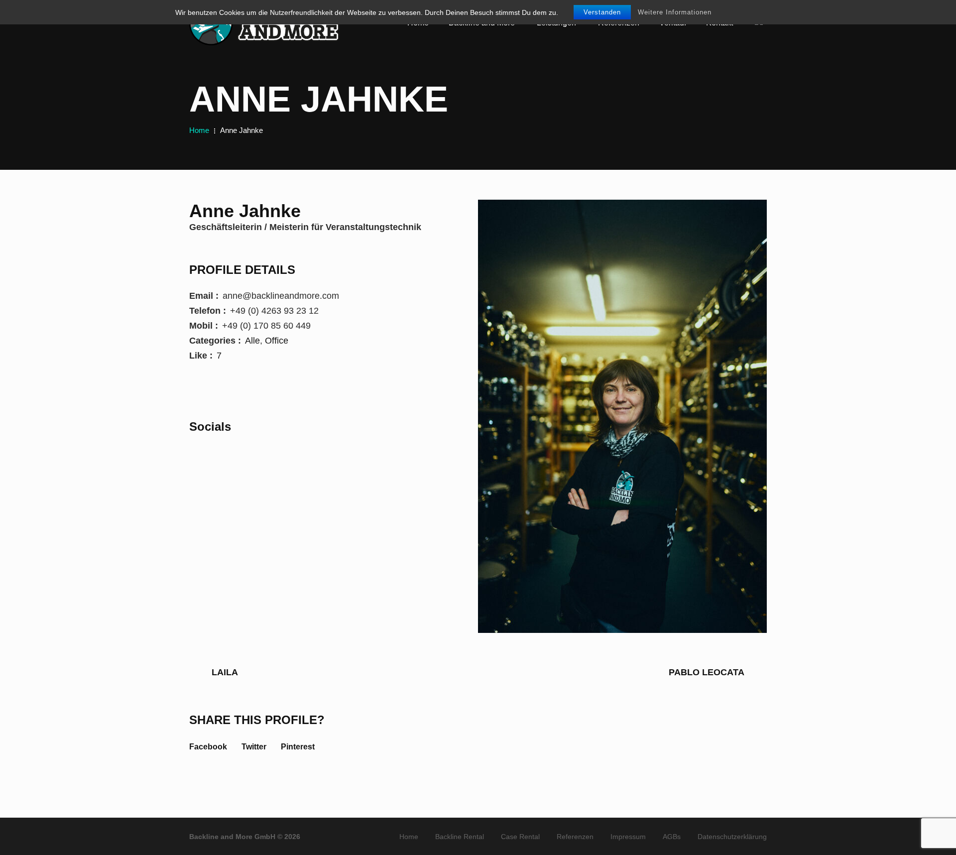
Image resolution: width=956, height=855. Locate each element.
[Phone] (195, 454)
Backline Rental (459, 837)
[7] (229, 356)
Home (199, 130)
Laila (225, 672)
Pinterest (298, 746)
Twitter (253, 746)
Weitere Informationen (675, 12)
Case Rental (520, 837)
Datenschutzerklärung (732, 837)
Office (276, 341)
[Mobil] (231, 454)
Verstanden (602, 12)
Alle (252, 341)
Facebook (208, 746)
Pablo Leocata (706, 672)
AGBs (672, 837)
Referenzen (575, 837)
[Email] (213, 454)
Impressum (628, 837)
